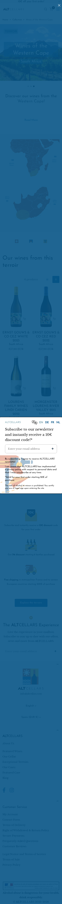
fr (53, 422)
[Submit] (52, 449)
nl (58, 422)
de (47, 422)
